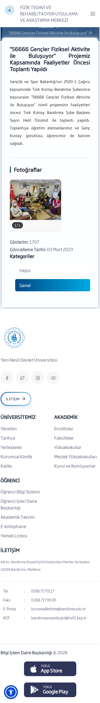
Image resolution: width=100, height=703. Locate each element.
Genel (25, 285)
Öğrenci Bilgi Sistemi (20, 491)
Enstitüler (63, 428)
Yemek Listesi (14, 535)
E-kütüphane (13, 526)
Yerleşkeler (11, 447)
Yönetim (9, 428)
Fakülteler (64, 438)
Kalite (6, 466)
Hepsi (25, 270)
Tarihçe (8, 438)
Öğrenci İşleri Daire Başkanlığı (19, 504)
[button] (11, 692)
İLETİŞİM (10, 549)
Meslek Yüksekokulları (75, 456)
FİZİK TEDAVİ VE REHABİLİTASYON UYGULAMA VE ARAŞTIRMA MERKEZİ (49, 13)
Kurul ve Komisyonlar (74, 466)
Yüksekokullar (67, 447)
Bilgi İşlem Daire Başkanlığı (27, 652)
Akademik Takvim (18, 517)
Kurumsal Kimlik (16, 456)
